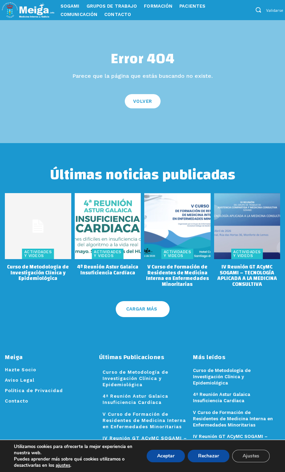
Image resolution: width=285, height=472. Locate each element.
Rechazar (208, 456)
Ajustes (251, 456)
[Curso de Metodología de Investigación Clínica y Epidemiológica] (38, 226)
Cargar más (141, 309)
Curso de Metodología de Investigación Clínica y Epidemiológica (38, 272)
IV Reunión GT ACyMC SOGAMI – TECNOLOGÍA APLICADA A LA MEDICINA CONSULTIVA (247, 275)
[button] (258, 9)
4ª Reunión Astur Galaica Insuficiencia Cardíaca (107, 270)
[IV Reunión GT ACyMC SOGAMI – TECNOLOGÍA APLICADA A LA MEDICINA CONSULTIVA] (247, 226)
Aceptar (165, 456)
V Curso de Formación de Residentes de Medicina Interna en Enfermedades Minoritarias (177, 275)
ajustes (63, 465)
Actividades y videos (38, 254)
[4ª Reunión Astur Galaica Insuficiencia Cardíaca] (108, 226)
